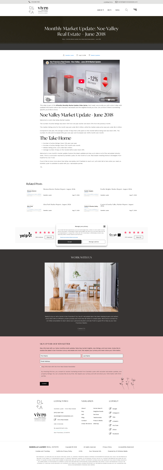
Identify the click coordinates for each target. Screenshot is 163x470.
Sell (117, 10)
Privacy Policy (107, 447)
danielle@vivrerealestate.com (63, 416)
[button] (104, 226)
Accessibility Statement (126, 447)
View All (49, 237)
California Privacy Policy (64, 451)
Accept (70, 241)
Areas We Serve (87, 423)
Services (96, 414)
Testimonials (97, 417)
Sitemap (96, 423)
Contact (84, 420)
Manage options (94, 242)
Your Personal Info (95, 451)
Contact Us (108, 2)
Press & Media (98, 420)
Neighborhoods (98, 411)
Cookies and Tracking (43, 451)
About (100, 10)
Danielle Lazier (69, 55)
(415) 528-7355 (58, 412)
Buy (110, 10)
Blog (63, 39)
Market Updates (95, 55)
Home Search (97, 408)
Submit (44, 383)
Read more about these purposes (69, 237)
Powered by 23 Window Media (117, 451)
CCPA (80, 451)
